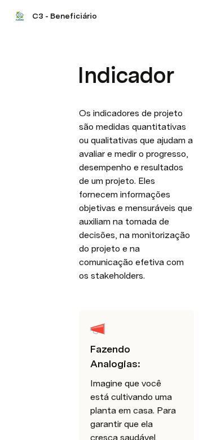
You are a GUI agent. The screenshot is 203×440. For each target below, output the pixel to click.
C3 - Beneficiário (64, 15)
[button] (85, 50)
